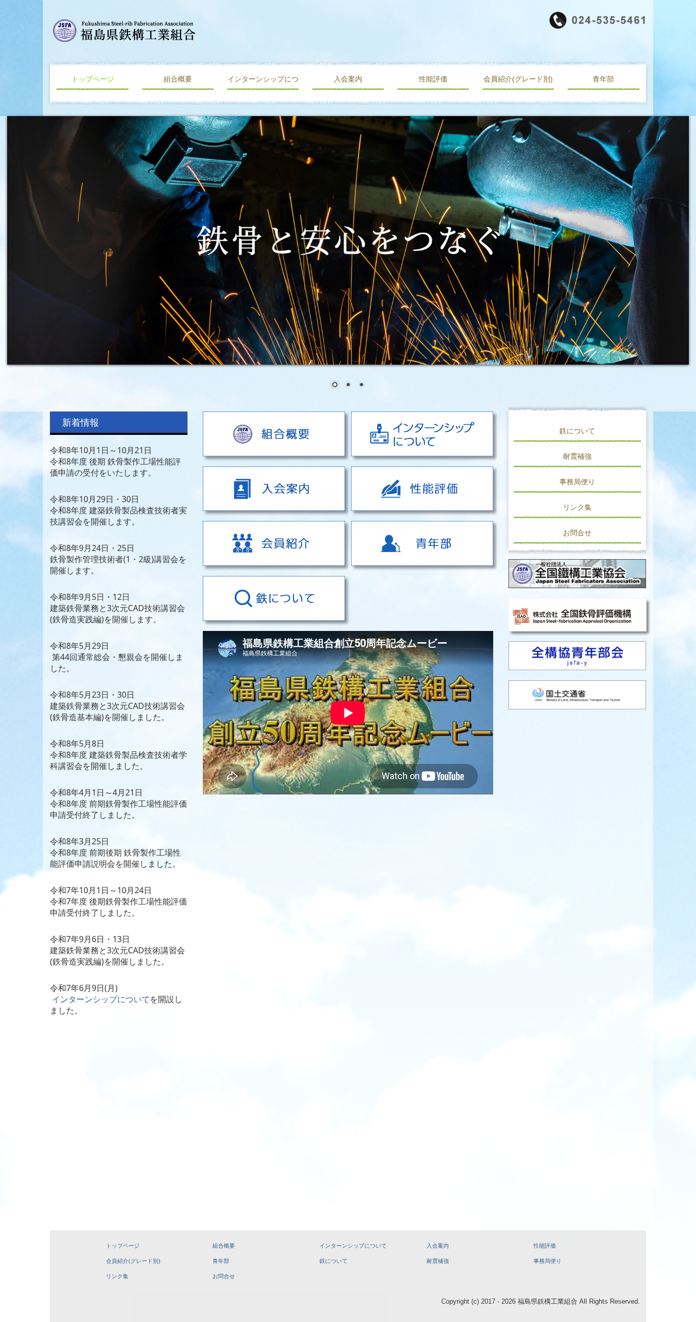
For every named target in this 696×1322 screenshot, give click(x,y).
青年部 (603, 79)
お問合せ (577, 533)
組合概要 (178, 79)
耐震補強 (577, 456)
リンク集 (577, 507)
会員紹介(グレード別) (518, 79)
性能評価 (433, 79)
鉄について (577, 431)
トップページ (92, 79)
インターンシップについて (263, 79)
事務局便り (577, 482)
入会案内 (348, 79)
